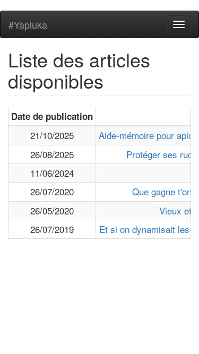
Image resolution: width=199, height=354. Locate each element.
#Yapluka (27, 24)
